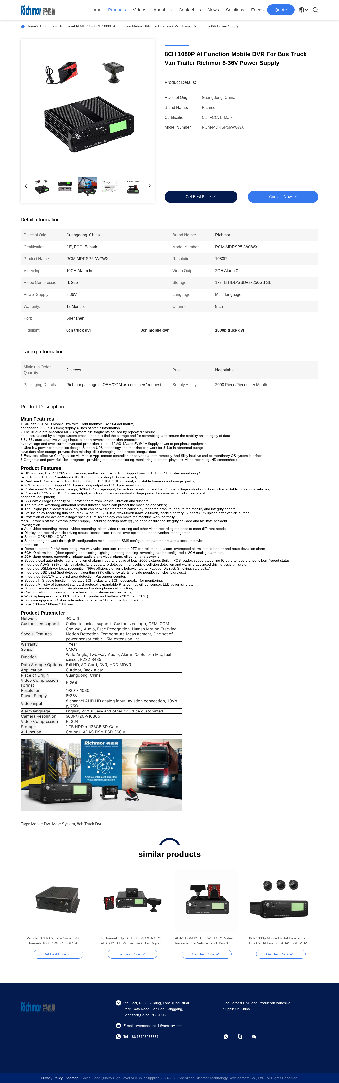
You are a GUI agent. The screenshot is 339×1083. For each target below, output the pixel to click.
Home (95, 10)
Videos (139, 10)
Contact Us (190, 10)
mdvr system (63, 824)
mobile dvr (40, 824)
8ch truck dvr (89, 824)
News (213, 10)
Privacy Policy (52, 1078)
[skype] (243, 1037)
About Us (162, 10)
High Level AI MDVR (74, 26)
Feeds (257, 10)
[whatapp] (229, 1037)
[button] (33, 909)
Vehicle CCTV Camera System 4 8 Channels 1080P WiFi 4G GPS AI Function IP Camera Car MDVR (53, 941)
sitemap (72, 1078)
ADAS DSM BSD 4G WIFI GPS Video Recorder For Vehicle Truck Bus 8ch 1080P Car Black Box (204, 941)
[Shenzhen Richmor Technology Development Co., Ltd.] (38, 10)
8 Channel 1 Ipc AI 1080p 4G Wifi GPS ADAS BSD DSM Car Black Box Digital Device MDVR (131, 941)
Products (117, 10)
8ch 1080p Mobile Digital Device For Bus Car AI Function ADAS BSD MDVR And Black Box (279, 941)
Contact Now (280, 197)
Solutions (235, 10)
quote (281, 9)
